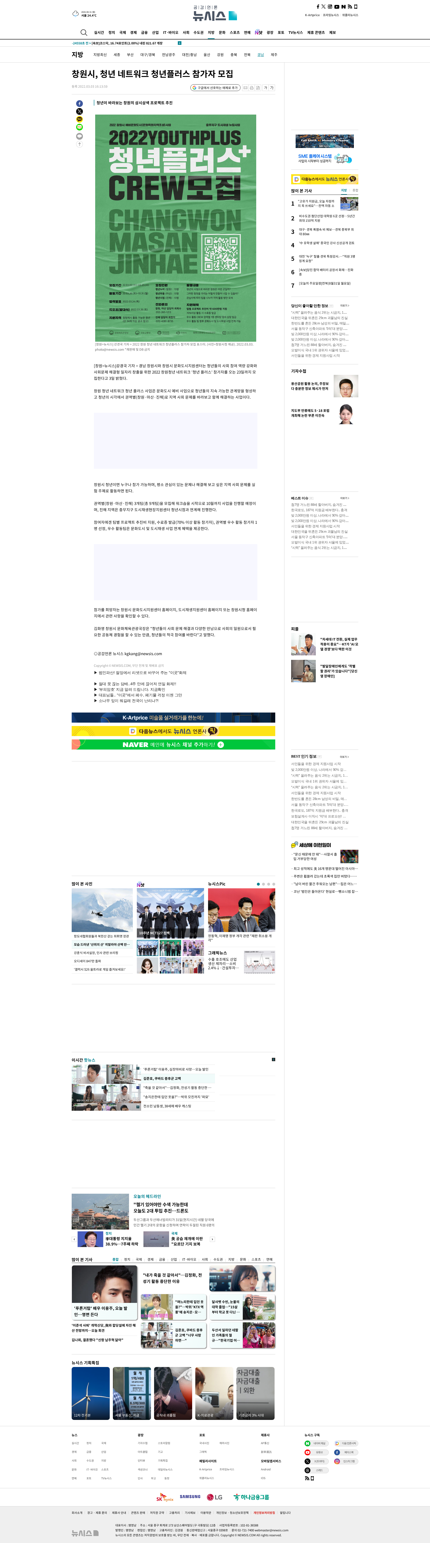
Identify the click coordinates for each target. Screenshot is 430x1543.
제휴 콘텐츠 (316, 32)
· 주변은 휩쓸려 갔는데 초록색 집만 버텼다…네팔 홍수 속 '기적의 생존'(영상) (324, 876)
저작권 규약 (157, 1512)
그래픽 (203, 1452)
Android (266, 1469)
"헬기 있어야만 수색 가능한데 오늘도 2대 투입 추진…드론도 (160, 1207)
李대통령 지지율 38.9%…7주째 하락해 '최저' (121, 1244)
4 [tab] (273, 884)
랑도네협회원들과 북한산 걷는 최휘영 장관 (101, 936)
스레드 (319, 1470)
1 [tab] (258, 884)
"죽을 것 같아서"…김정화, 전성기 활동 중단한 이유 (178, 1087)
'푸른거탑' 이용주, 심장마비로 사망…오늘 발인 (176, 1069)
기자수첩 (298, 371)
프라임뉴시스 (331, 15)
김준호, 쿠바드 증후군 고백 (162, 1078)
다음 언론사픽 (349, 1443)
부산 (130, 54)
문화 (222, 32)
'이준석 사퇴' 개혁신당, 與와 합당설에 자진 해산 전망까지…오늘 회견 (104, 1328)
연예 (247, 32)
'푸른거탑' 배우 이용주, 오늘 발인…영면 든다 (100, 1311)
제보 (332, 32)
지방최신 (100, 54)
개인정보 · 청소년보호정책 (232, 1512)
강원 (220, 54)
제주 (274, 54)
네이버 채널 (319, 1443)
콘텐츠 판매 (138, 1512)
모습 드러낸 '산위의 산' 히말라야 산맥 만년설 (103, 944)
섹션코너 (143, 1469)
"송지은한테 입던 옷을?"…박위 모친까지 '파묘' (176, 1096)
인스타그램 (349, 1461)
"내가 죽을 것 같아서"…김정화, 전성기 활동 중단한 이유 (172, 1278)
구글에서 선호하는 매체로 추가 (218, 87)
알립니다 (285, 1512)
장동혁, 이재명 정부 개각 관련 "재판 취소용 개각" (240, 938)
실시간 (99, 32)
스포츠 (235, 32)
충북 (233, 54)
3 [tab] (268, 884)
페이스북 (348, 1452)
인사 (140, 1478)
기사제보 (190, 1512)
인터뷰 (141, 1460)
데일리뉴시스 (165, 1469)
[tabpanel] (241, 916)
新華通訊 (266, 1452)
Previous (74, 1239)
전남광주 (168, 54)
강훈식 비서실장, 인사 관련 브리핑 (96, 952)
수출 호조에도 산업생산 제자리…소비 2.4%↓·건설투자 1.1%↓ (222, 965)
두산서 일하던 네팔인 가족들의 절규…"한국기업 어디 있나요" (226, 1335)
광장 (270, 32)
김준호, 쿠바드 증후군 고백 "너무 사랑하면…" (189, 1335)
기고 (160, 1452)
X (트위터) (319, 1461)
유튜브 (319, 1452)
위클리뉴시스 (350, 15)
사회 (186, 32)
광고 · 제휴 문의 (97, 1512)
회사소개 (77, 1512)
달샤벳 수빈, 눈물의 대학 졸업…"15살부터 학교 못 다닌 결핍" (226, 1307)
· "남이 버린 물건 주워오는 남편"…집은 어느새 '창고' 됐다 (324, 884)
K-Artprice (312, 15)
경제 (133, 32)
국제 (122, 32)
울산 (207, 54)
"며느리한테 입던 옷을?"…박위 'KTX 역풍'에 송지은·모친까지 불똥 (189, 1307)
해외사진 (224, 1443)
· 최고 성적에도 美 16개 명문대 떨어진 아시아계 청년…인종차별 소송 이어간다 (324, 868)
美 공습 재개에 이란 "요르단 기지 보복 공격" (187, 1244)
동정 (166, 1478)
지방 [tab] (344, 190)
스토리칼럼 (164, 1443)
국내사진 (204, 1443)
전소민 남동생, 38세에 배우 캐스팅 (167, 1106)
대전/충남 (189, 54)
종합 (115, 1259)
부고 (153, 1478)
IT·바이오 (170, 32)
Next (212, 1239)
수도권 (199, 32)
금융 (144, 32)
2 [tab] (263, 884)
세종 (117, 54)
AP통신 (265, 1443)
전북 (247, 54)
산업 (155, 32)
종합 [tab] (355, 190)
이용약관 (205, 1512)
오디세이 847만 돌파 (87, 961)
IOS (263, 1478)
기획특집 (163, 1460)
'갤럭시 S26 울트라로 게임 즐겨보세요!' (100, 969)
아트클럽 (143, 1452)
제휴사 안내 (119, 1512)
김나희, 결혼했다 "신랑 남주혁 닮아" (97, 1339)
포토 (281, 32)
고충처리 (174, 1512)
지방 (211, 32)
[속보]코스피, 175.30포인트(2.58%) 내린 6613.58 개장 (119, 43)
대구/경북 (147, 54)
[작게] (265, 88)
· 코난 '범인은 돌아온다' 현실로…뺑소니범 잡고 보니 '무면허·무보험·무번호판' (324, 891)
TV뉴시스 (295, 32)
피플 (295, 629)
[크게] (272, 88)
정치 (111, 32)
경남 (260, 54)
